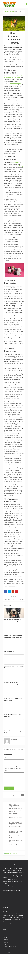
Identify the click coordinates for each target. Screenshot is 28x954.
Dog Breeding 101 (13, 813)
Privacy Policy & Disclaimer (10, 946)
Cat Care (5, 937)
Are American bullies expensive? (14, 845)
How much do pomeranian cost (15, 841)
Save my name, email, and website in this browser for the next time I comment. (13, 768)
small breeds (15, 162)
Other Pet (6, 939)
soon (15, 464)
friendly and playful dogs (17, 166)
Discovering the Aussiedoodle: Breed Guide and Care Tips (14, 805)
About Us (6, 942)
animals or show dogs (15, 83)
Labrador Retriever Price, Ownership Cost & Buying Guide (15, 824)
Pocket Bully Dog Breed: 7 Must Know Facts (15, 832)
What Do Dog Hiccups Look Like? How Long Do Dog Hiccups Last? (15, 810)
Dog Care (6, 935)
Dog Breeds (21, 599)
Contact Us (6, 944)
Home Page (6, 934)
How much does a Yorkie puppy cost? (15, 836)
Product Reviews (7, 941)
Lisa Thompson (6, 599)
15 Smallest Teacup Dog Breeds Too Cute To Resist (15, 827)
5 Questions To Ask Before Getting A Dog (15, 818)
